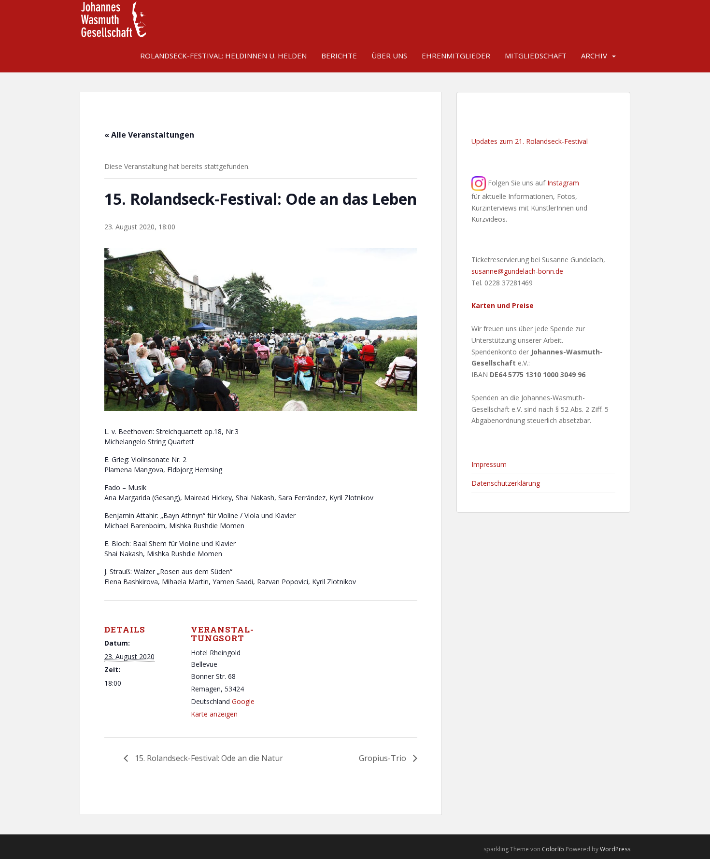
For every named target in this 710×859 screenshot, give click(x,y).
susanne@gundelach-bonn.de (517, 271)
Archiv (594, 55)
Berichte (339, 55)
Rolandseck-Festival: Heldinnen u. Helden (223, 55)
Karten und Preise (502, 305)
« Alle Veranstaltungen (149, 134)
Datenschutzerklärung (505, 483)
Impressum (489, 464)
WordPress (615, 849)
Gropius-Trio (383, 758)
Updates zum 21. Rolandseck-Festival (529, 141)
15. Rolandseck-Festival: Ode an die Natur (208, 758)
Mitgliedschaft (536, 55)
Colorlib (553, 849)
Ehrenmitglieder (456, 55)
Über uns (389, 55)
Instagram (563, 182)
